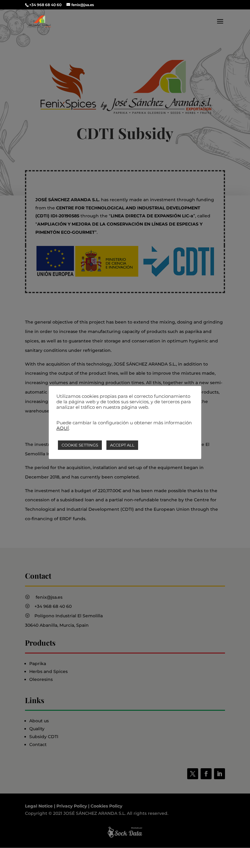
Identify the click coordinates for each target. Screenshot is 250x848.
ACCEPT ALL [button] (122, 445)
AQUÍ (62, 428)
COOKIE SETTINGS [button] (80, 445)
